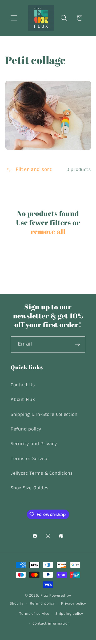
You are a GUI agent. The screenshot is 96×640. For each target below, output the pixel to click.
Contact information (51, 623)
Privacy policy (73, 603)
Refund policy (26, 429)
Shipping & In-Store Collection (44, 414)
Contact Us (23, 384)
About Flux (23, 399)
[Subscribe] (77, 344)
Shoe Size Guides (29, 488)
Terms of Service (29, 458)
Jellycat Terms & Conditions (42, 473)
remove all (48, 231)
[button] (13, 18)
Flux (44, 595)
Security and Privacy (34, 443)
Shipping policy (69, 613)
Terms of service (34, 613)
